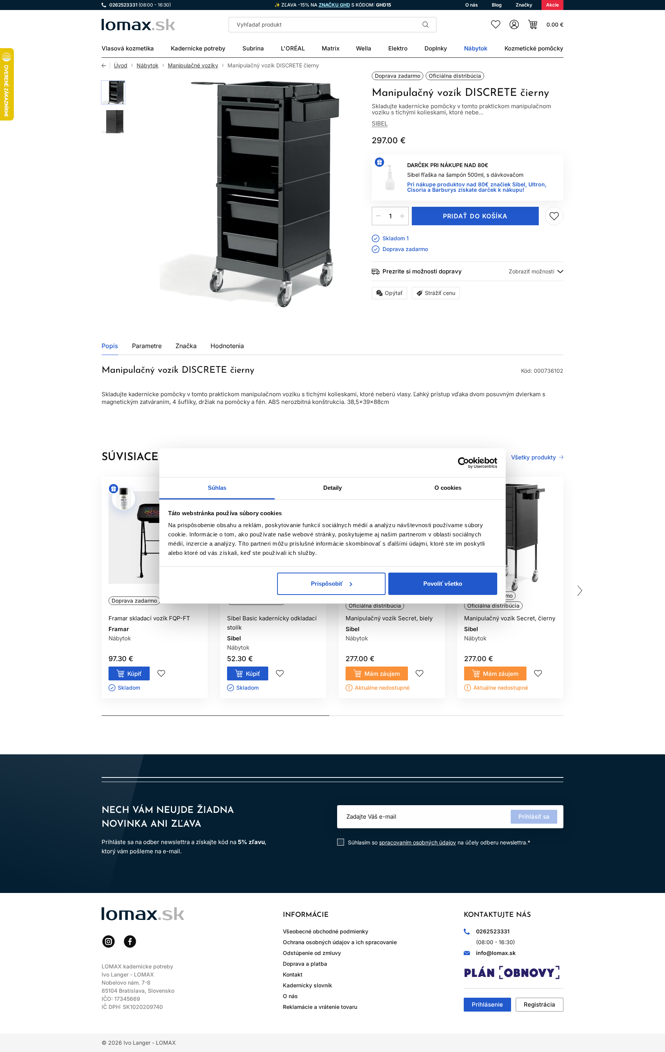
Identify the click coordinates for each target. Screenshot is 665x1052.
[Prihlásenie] (514, 24)
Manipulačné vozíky (193, 65)
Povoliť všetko (442, 583)
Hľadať (425, 24)
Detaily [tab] (332, 487)
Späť (106, 65)
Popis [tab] (110, 346)
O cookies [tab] (448, 487)
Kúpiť (134, 673)
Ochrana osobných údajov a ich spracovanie (340, 942)
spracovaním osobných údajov (417, 842)
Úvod (120, 65)
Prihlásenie (487, 1004)
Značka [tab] (186, 346)
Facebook (130, 941)
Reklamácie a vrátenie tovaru (320, 1006)
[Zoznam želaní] (495, 24)
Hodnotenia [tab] (227, 346)
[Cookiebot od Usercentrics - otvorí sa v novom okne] (463, 463)
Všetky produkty (533, 457)
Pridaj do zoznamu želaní (554, 216)
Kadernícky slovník (307, 985)
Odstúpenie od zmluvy (312, 953)
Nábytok (148, 65)
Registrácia (539, 1004)
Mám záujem (382, 673)
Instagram (108, 941)
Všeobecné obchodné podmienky (325, 931)
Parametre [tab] (147, 346)
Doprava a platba (305, 963)
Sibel (380, 123)
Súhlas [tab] (217, 487)
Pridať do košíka (475, 216)
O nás (290, 996)
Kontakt (292, 974)
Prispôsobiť (327, 583)
